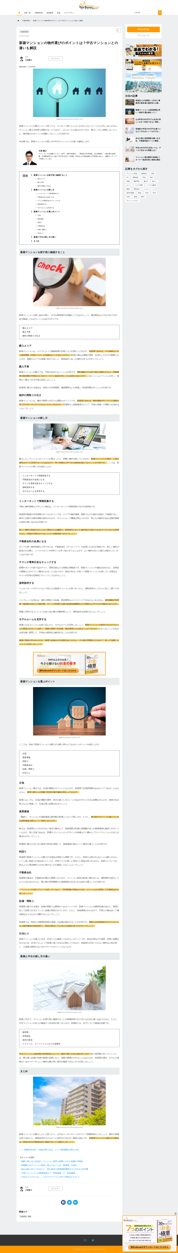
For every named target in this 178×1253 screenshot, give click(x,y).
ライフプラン (69, 13)
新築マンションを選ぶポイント (47, 211)
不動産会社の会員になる (46, 197)
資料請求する (42, 204)
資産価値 (41, 219)
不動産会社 (41, 226)
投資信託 (136, 177)
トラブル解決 (151, 185)
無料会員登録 (144, 29)
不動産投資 (39, 13)
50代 (128, 197)
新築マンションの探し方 (44, 190)
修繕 (128, 189)
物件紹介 (144, 173)
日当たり (41, 233)
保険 (128, 181)
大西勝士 (28, 60)
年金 (151, 177)
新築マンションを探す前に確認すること (50, 175)
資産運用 (50, 13)
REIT (143, 197)
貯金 (144, 177)
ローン (129, 185)
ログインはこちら (143, 35)
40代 (154, 193)
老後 (135, 197)
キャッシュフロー (133, 201)
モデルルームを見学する (46, 208)
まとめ (36, 241)
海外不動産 (130, 193)
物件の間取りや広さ (44, 186)
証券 (152, 173)
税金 (58, 13)
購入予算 (41, 182)
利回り (40, 222)
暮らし (154, 181)
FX (127, 177)
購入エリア (41, 179)
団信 (139, 193)
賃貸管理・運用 (25, 1216)
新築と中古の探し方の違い (45, 237)
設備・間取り (42, 229)
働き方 (146, 181)
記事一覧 (27, 13)
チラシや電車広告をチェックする (49, 201)
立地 (39, 215)
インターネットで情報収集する (48, 193)
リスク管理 (139, 185)
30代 (147, 193)
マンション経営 (132, 173)
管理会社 (137, 189)
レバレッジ (147, 189)
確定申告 (137, 181)
